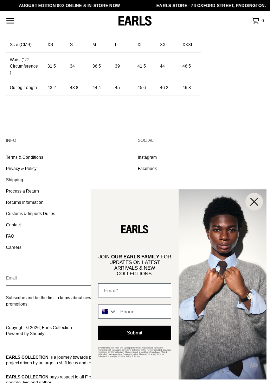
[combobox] (107, 311)
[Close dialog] (254, 202)
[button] (258, 21)
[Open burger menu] (10, 20)
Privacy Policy (124, 356)
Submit (134, 332)
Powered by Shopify (25, 333)
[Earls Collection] (134, 21)
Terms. (137, 356)
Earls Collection (57, 327)
